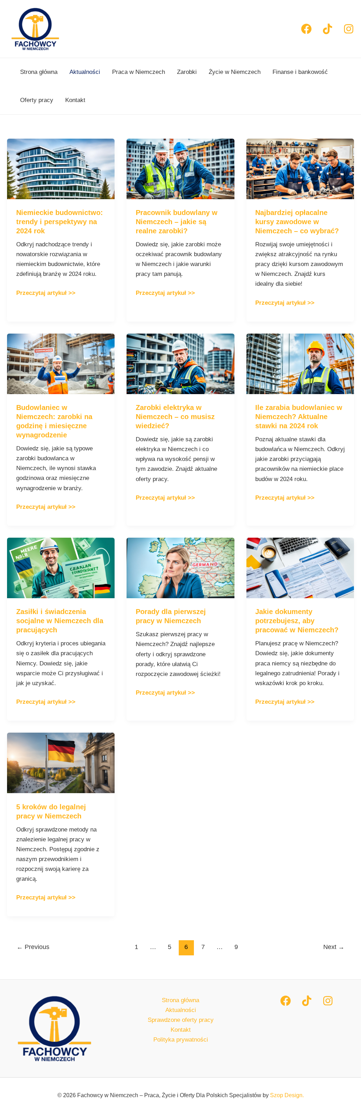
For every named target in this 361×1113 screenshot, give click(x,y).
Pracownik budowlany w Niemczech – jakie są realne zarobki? (177, 222)
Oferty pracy (36, 100)
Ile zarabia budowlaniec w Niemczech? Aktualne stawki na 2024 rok (298, 417)
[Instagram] (348, 29)
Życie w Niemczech (235, 72)
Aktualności (84, 72)
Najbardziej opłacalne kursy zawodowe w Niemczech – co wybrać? (297, 222)
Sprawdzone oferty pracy (181, 1020)
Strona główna (38, 72)
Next (333, 946)
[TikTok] (306, 1000)
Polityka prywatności (180, 1039)
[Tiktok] (327, 29)
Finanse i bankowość (300, 72)
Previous (33, 946)
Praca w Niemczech (138, 72)
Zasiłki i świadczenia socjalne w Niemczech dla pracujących (59, 621)
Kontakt (75, 100)
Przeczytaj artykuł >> (45, 292)
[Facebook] (306, 29)
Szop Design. (287, 1095)
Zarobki (187, 72)
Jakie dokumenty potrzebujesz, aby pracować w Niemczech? (296, 621)
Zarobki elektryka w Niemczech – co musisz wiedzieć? (175, 417)
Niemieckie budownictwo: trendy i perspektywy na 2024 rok (59, 222)
